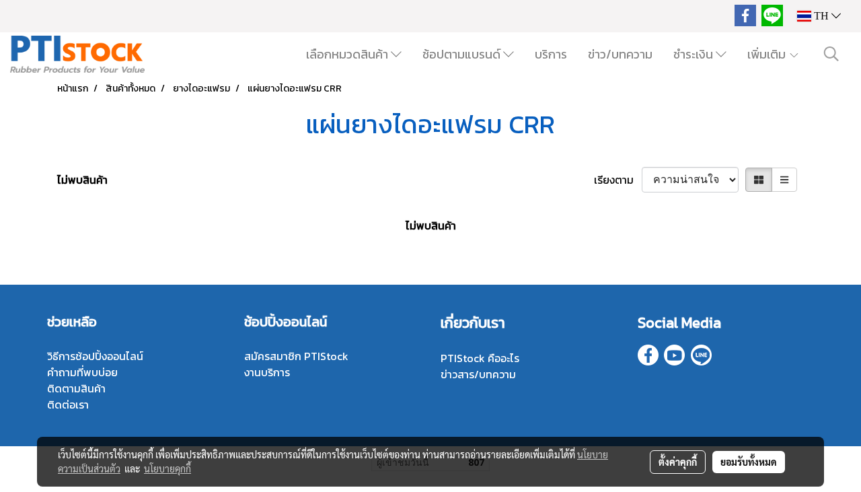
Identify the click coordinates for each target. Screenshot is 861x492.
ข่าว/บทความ (620, 54)
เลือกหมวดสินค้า (348, 54)
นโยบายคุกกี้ (167, 468)
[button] (831, 54)
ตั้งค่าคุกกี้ (678, 462)
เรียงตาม (618, 180)
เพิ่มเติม (767, 54)
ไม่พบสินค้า (82, 180)
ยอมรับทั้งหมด (748, 462)
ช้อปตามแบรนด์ (462, 54)
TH (821, 16)
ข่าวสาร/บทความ (478, 374)
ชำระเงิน (694, 54)
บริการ (551, 54)
